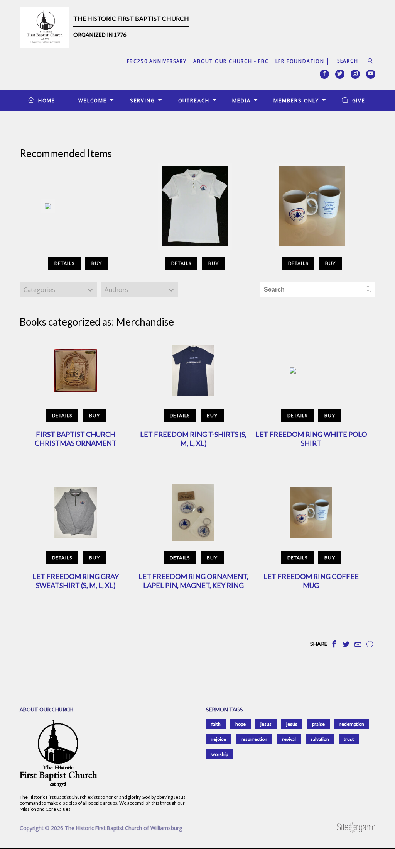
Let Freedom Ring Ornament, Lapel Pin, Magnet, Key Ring (193, 580)
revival (289, 739)
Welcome (92, 100)
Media (241, 100)
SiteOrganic (356, 827)
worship (219, 754)
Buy (96, 263)
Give (359, 100)
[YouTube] (370, 74)
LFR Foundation (299, 61)
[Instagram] (355, 74)
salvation (320, 739)
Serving (142, 100)
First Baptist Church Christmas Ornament (75, 438)
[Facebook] (324, 74)
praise (318, 724)
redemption (351, 724)
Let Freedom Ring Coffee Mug (311, 580)
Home (47, 100)
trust (349, 739)
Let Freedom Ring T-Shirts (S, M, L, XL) (193, 438)
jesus (266, 724)
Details (64, 263)
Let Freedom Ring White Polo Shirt (311, 438)
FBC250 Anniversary (157, 61)
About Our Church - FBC (231, 61)
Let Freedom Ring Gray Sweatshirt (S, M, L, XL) (75, 580)
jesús (291, 724)
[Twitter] (339, 74)
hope (240, 724)
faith (216, 724)
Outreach (193, 100)
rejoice (218, 739)
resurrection (254, 739)
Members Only (296, 100)
